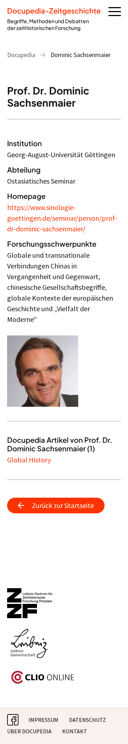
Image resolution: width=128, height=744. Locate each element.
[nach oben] (112, 728)
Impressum (43, 719)
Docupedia (21, 55)
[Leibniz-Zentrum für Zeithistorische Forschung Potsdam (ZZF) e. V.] (64, 603)
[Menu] (114, 11)
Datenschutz (87, 719)
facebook (18, 719)
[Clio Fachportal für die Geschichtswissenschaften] (64, 677)
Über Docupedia (29, 731)
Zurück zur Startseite (63, 505)
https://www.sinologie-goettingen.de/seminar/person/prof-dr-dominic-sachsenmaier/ (62, 218)
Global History (29, 459)
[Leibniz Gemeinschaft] (64, 643)
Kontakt (74, 731)
